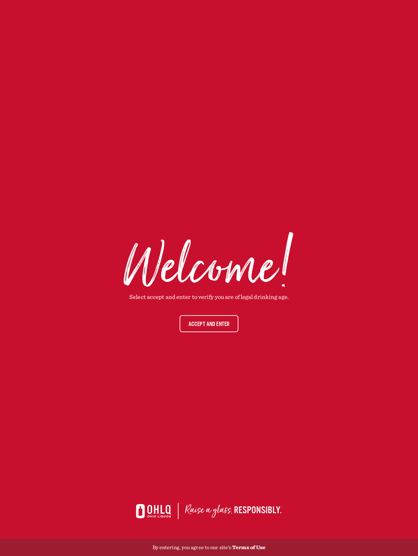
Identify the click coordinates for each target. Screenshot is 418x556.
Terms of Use (248, 547)
